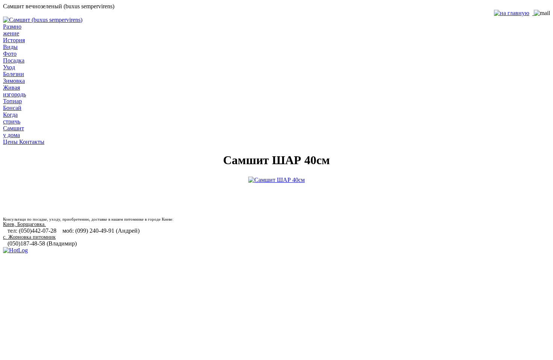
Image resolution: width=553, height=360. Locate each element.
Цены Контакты (23, 142)
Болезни (13, 74)
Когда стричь (11, 118)
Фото (10, 53)
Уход (9, 67)
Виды (10, 47)
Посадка (13, 60)
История (14, 40)
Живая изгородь (14, 91)
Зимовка (14, 81)
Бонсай (12, 108)
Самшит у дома (13, 131)
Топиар (12, 101)
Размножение (12, 30)
